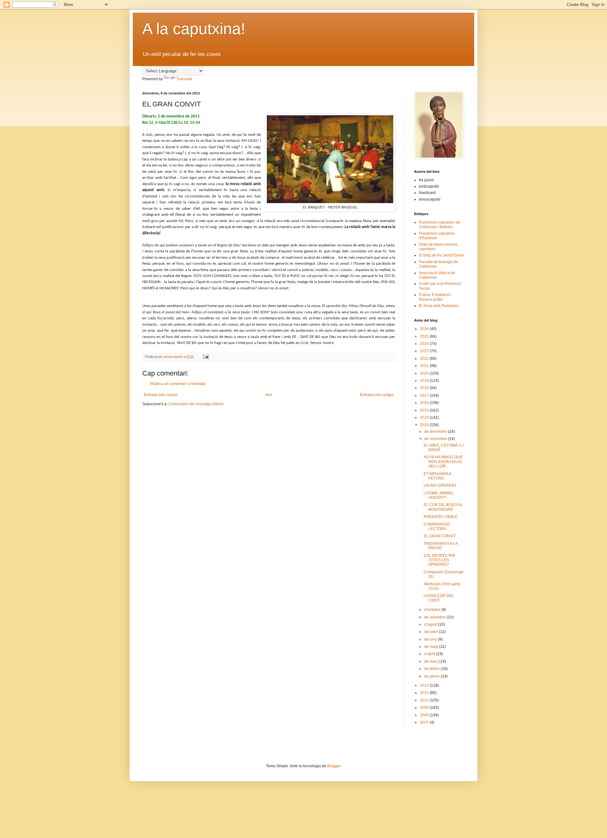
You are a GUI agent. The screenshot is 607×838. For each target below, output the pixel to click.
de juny (431, 639)
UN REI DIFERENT (440, 485)
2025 (425, 336)
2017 (425, 395)
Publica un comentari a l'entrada (177, 384)
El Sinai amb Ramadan (439, 306)
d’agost (431, 624)
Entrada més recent (160, 395)
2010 (425, 700)
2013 (425, 425)
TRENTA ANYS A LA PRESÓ (440, 545)
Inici (268, 395)
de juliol (431, 632)
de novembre (436, 439)
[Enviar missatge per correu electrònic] (205, 357)
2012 (425, 685)
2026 (425, 329)
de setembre (435, 617)
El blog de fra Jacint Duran (441, 255)
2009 (425, 707)
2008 (425, 715)
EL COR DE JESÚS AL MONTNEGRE (443, 507)
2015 (425, 410)
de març (431, 661)
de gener (432, 676)
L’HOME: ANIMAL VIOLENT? (439, 495)
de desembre (436, 431)
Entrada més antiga (377, 395)
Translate (184, 79)
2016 (425, 403)
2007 (425, 722)
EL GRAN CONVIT (440, 536)
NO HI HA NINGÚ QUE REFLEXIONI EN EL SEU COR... (443, 461)
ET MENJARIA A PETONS (437, 476)
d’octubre (432, 609)
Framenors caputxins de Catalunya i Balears (439, 224)
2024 (425, 343)
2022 (425, 358)
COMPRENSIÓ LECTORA (437, 526)
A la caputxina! (193, 29)
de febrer (432, 668)
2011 (425, 692)
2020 (425, 373)
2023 (425, 351)
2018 (425, 388)
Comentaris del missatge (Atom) (196, 404)
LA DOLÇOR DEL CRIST (439, 598)
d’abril (430, 654)
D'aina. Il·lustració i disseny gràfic (435, 296)
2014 (425, 417)
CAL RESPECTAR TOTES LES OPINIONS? (439, 560)
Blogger (333, 766)
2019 (425, 380)
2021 (425, 366)
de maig (431, 646)
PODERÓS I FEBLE (440, 517)
